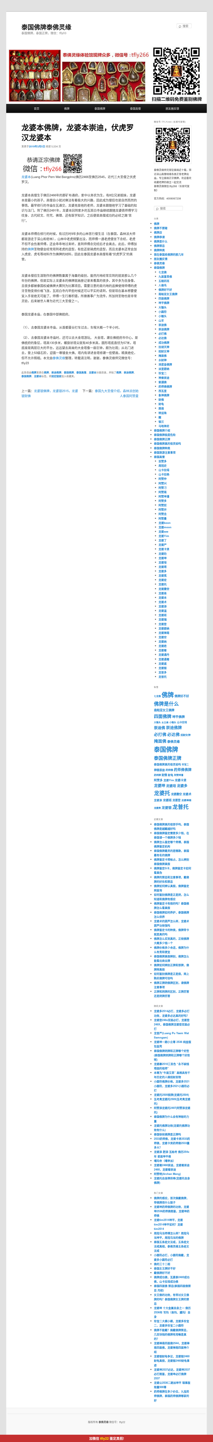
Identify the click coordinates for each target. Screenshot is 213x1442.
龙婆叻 (163, 553)
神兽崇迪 (164, 378)
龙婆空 (163, 637)
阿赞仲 (163, 479)
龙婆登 (163, 624)
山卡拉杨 (164, 474)
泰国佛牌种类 (162, 448)
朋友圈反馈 (172, 108)
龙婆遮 (163, 663)
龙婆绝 (163, 646)
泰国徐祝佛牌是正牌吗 (167, 1134)
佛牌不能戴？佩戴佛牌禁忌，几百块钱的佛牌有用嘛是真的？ (171, 1334)
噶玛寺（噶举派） (165, 1161)
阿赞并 (163, 509)
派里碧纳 (164, 369)
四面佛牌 (164, 298)
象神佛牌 (164, 395)
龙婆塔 (163, 567)
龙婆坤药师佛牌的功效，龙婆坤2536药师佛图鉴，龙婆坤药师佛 (171, 1211)
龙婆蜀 (163, 650)
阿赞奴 (163, 505)
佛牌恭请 (159, 237)
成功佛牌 (164, 342)
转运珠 (163, 413)
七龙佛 (163, 272)
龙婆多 (163, 571)
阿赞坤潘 (164, 496)
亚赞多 (163, 461)
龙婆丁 (163, 540)
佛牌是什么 (160, 241)
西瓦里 (163, 391)
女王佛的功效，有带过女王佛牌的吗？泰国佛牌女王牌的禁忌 (171, 1299)
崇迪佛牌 (56, 372)
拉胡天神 (164, 347)
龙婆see (163, 531)
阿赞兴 (163, 483)
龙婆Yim (164, 536)
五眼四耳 (164, 281)
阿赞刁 (163, 487)
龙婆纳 (163, 641)
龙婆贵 (157, 808)
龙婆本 (26, 176)
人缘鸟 (163, 285)
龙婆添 (163, 606)
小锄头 (163, 316)
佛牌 (66, 108)
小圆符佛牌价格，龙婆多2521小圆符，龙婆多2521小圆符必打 (171, 1085)
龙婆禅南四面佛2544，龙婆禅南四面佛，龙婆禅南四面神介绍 (171, 1347)
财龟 (161, 404)
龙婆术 (163, 602)
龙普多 (163, 672)
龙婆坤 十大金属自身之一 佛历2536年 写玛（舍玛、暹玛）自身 (172, 1312)
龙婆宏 (163, 580)
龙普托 (163, 677)
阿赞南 (163, 492)
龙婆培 (163, 562)
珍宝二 (163, 373)
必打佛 (163, 333)
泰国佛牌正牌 (162, 439)
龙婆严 (163, 545)
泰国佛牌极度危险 (165, 435)
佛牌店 (158, 232)
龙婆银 (163, 668)
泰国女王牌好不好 (165, 1268)
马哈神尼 (164, 426)
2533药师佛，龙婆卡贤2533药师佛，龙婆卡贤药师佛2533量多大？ (172, 1143)
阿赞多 (163, 501)
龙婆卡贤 (164, 549)
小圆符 (163, 312)
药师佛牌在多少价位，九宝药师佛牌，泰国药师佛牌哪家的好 (171, 1395)
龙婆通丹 (164, 654)
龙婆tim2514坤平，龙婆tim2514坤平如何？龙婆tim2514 (168, 1224)
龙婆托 (163, 584)
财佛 (161, 399)
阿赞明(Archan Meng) (167, 1174)
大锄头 (163, 307)
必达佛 (163, 338)
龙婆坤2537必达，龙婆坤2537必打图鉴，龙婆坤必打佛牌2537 (172, 1373)
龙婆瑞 (163, 619)
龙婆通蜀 (164, 659)
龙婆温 (163, 611)
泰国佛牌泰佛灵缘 (46, 26)
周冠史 (163, 465)
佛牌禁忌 (159, 246)
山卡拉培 (164, 470)
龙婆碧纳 (164, 628)
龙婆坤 (163, 558)
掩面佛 (163, 355)
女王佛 (165, 722)
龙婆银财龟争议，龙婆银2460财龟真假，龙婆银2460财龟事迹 (171, 1360)
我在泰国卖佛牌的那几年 (169, 254)
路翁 (161, 408)
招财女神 (164, 351)
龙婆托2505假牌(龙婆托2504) (171, 1095)
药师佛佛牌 (165, 386)
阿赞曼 (163, 518)
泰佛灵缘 (59, 358)
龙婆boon (165, 523)
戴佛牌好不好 (162, 1273)
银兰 (161, 421)
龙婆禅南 (164, 633)
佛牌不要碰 (160, 228)
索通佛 (163, 382)
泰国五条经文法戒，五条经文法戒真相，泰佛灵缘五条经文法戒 (171, 1246)
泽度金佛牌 (165, 364)
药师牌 (157, 775)
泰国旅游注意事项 (165, 452)
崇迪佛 (163, 325)
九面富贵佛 (165, 276)
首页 (36, 108)
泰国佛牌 (99, 108)
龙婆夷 (163, 575)
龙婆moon (165, 527)
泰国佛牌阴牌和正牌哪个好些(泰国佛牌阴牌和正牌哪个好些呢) (172, 1055)
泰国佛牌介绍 (162, 430)
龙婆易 (163, 593)
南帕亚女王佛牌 (168, 294)
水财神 (163, 360)
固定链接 (56, 376)
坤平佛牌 (164, 303)
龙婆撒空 (164, 589)
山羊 (161, 320)
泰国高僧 (135, 108)
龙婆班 (163, 615)
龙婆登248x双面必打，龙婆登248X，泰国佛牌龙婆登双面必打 (172, 1024)
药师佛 (169, 770)
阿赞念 (163, 514)
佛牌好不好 (165, 289)
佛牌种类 (159, 250)
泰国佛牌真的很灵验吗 (167, 443)
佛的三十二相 (162, 1264)
